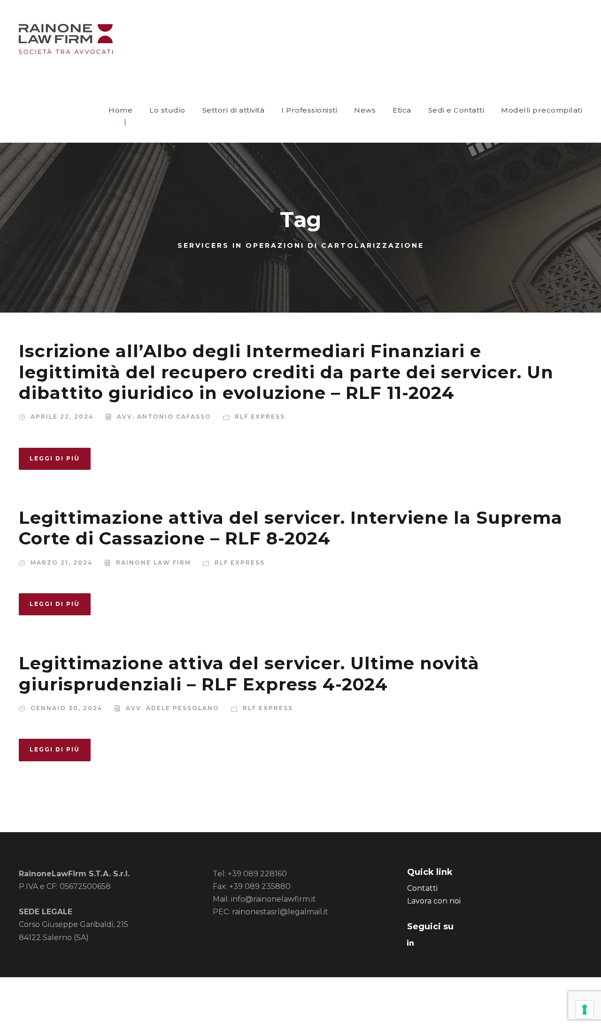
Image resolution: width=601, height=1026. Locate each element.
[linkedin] (410, 942)
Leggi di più (55, 458)
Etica (402, 110)
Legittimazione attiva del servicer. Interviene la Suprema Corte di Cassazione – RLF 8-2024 (290, 528)
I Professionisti (309, 110)
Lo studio (167, 110)
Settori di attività (233, 110)
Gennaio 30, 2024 (66, 708)
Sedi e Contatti (456, 110)
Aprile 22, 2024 (62, 416)
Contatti (422, 888)
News (365, 110)
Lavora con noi (434, 900)
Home (120, 110)
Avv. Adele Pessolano (172, 708)
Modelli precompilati (541, 110)
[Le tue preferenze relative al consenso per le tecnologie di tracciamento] (584, 1009)
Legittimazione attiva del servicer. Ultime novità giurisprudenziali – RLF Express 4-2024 (249, 673)
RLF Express (260, 416)
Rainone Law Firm (153, 562)
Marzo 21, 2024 (61, 562)
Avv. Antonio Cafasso (164, 416)
